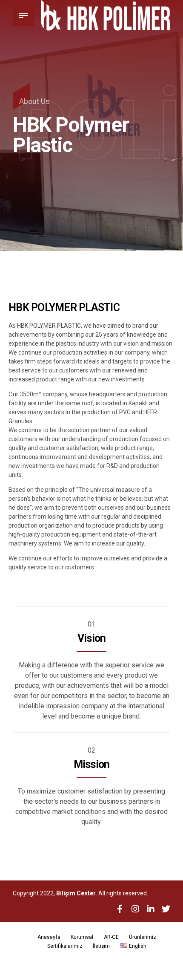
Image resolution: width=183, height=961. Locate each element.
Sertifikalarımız (65, 946)
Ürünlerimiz (142, 937)
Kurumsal (82, 937)
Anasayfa (48, 937)
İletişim (101, 946)
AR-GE (111, 937)
